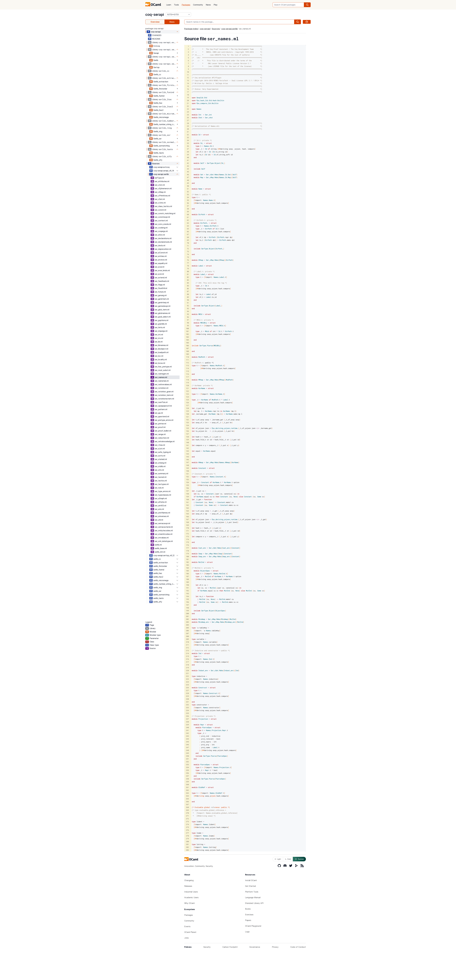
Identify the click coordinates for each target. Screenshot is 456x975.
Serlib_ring (157, 131)
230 (187, 699)
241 (187, 730)
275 (187, 827)
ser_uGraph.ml (161, 498)
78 (188, 266)
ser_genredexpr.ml (162, 306)
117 (187, 377)
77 (188, 263)
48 (188, 180)
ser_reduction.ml (162, 438)
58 (188, 209)
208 (187, 636)
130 (187, 414)
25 (188, 115)
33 (188, 137)
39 (188, 154)
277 (187, 833)
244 (187, 739)
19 (188, 97)
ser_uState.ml (160, 502)
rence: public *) (222, 807)
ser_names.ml (161, 377)
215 (187, 656)
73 (188, 251)
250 (187, 756)
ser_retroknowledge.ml (164, 441)
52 (188, 191)
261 (187, 787)
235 (187, 713)
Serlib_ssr (157, 138)
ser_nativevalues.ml (163, 384)
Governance (254, 947)
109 (187, 354)
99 (188, 325)
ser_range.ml (160, 434)
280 (187, 841)
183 (187, 565)
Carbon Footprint (230, 947)
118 (187, 380)
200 (187, 613)
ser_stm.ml (159, 470)
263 (187, 793)
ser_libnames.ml (161, 345)
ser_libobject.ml (161, 349)
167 (187, 519)
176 (187, 545)
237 (187, 719)
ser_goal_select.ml (163, 317)
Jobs (186, 938)
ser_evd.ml (159, 274)
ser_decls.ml (160, 245)
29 (188, 126)
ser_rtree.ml (160, 445)
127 (187, 405)
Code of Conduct (298, 947)
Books (248, 909)
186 (187, 573)
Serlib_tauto (158, 153)
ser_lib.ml (158, 341)
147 (187, 462)
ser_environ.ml (161, 260)
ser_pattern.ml (161, 409)
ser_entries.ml (160, 256)
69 (188, 240)
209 (187, 639)
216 (187, 659)
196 (187, 602)
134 (187, 425)
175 (187, 542)
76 (188, 260)
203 (187, 622)
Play (215, 5)
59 (188, 211)
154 (187, 482)
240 (187, 727)
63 (188, 223)
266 (187, 801)
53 (188, 194)
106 (187, 345)
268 (187, 807)
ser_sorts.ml (160, 455)
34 (188, 140)
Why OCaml (189, 903)
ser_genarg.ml (160, 295)
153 (187, 479)
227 (187, 690)
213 (187, 650)
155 (187, 485)
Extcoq (156, 46)
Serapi (156, 53)
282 (187, 847)
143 (187, 451)
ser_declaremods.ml (163, 242)
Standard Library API (254, 903)
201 (187, 616)
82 (188, 277)
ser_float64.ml (161, 288)
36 (188, 146)
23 (188, 109)
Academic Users (191, 897)
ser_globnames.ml (162, 313)
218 (187, 665)
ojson (213, 796)
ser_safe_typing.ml (163, 452)
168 (187, 522)
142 (187, 448)
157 (187, 491)
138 (187, 437)
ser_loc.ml (159, 356)
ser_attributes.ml (162, 181)
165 (187, 514)
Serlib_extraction (160, 81)
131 (187, 417)
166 (187, 516)
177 (187, 548)
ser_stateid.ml (161, 459)
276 (187, 830)
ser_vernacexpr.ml (162, 523)
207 (187, 633)
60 (188, 214)
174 (187, 539)
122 (187, 391)
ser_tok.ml (159, 488)
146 (187, 459)
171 (187, 531)
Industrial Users (191, 892)
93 (188, 308)
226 (187, 687)
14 (188, 83)
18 (188, 95)
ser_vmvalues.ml (162, 537)
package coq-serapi (154, 28)
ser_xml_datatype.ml (164, 541)
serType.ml (159, 178)
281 (187, 844)
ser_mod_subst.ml (162, 370)
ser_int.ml (159, 334)
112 (187, 362)
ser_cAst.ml (160, 185)
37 (188, 149)
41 (188, 160)
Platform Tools (251, 892)
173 (187, 536)
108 (187, 351)
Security (207, 947)
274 (187, 824)
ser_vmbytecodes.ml (164, 530)
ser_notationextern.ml (164, 398)
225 (187, 685)
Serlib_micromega (161, 117)
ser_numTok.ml (161, 402)
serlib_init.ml (160, 552)
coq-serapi (154, 14)
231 (187, 702)
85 (188, 286)
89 (188, 297)
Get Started (250, 886)
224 (187, 682)
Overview (155, 22)
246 (187, 744)
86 (188, 288)
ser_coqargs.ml (161, 231)
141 (187, 445)
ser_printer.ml (160, 423)
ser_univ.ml (159, 509)
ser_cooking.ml (161, 227)
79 (188, 268)
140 (187, 442)
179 (187, 553)
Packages (186, 5)
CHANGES (156, 35)
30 (188, 129)
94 (188, 311)
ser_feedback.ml (162, 281)
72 (188, 248)
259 (187, 781)
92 (188, 305)
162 (187, 505)
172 (187, 534)
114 (187, 368)
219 (187, 667)
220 (187, 670)
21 (188, 103)
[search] (307, 4)
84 (188, 283)
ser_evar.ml (159, 267)
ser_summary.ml (161, 473)
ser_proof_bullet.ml (163, 431)
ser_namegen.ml (162, 374)
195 (187, 599)
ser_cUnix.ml (160, 203)
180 (187, 556)
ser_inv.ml (159, 338)
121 (187, 388)
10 (188, 72)
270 (187, 813)
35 (188, 143)
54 (188, 197)
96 (188, 317)
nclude (195, 345)
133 (187, 422)
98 (188, 323)
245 (187, 742)
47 (188, 177)
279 (187, 838)
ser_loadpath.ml (161, 352)
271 (187, 816)
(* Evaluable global (201, 807)
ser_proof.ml (160, 427)
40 (188, 157)
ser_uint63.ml (160, 505)
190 (187, 585)
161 (187, 502)
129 (187, 411)
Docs (172, 22)
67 (188, 234)
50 (188, 186)
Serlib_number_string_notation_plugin (164, 124)
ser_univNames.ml (162, 512)
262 (187, 790)
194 (187, 596)
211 (187, 645)
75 (188, 257)
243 (187, 736)
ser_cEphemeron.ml (163, 188)
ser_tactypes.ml (162, 484)
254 (187, 767)
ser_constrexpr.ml (162, 217)
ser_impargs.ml (161, 331)
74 (188, 254)
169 (187, 525)
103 (187, 337)
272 (187, 819)
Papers (248, 920)
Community (198, 5)
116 (187, 374)
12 (188, 77)
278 (187, 836)
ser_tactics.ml (161, 480)
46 (188, 174)
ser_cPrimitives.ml (162, 195)
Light (279, 859)
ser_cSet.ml (160, 199)
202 (187, 619)
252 (187, 762)
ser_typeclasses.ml (163, 495)
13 (188, 80)
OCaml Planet (190, 932)
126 (187, 402)
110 (187, 357)
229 (187, 696)
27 (188, 120)
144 (187, 454)
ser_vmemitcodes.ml (163, 534)
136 (187, 431)
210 (187, 642)
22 (188, 106)
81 (188, 274)
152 (187, 477)
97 (188, 320)
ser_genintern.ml (162, 299)
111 (187, 360)
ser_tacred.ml (160, 477)
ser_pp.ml (159, 413)
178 (187, 551)
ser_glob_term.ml (162, 309)
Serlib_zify (157, 160)
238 (187, 722)
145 (187, 457)
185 (187, 571)
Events (187, 926)
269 (187, 810)
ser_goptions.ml (161, 320)
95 (188, 314)
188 (187, 579)
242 (187, 733)
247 (187, 747)
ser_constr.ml (160, 210)
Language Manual (252, 897)
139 (187, 439)
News (208, 5)
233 (187, 707)
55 (188, 200)
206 (187, 630)
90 (188, 300)
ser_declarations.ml (163, 238)
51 (188, 189)
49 (188, 183)
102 (187, 334)
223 (187, 679)
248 (187, 750)
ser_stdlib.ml (160, 466)
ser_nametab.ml (162, 381)
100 (187, 328)
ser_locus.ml (160, 363)
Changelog (189, 880)
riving (201, 796)
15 (188, 86)
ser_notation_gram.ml (164, 391)
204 (187, 625)
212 (187, 648)
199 (187, 610)
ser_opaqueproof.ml (163, 406)
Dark (289, 859)
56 (188, 203)
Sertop (156, 67)
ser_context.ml (161, 220)
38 (188, 152)
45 (188, 172)
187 (187, 576)
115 (187, 371)
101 (187, 331)
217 (187, 662)
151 (187, 474)
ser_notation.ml (161, 388)
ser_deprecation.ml (163, 249)
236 (187, 716)
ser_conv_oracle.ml (163, 224)
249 (187, 753)
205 (187, 628)
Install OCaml (251, 880)
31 (188, 132)
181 (187, 559)
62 (188, 220)
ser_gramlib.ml (161, 324)
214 (187, 653)
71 (188, 246)
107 (187, 348)
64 (188, 226)
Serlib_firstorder (160, 89)
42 (188, 163)
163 (187, 508)
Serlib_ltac (157, 103)
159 (187, 496)
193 (187, 593)
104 (187, 340)
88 (188, 294)
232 (187, 705)
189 (187, 582)
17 (188, 92)
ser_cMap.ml (160, 192)
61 (188, 217)
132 (187, 420)
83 (188, 280)
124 (187, 397)
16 (188, 89)
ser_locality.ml (161, 359)
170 (187, 528)
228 (187, 693)
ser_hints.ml (160, 327)
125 (187, 400)
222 (187, 676)
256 (187, 773)
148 (187, 465)
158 (187, 494)
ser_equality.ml (161, 263)
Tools (176, 5)
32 (188, 134)
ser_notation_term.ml (164, 395)
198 (187, 608)
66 (188, 231)
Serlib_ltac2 (158, 110)
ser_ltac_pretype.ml (163, 366)
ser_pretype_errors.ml (164, 420)
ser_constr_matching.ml (165, 213)
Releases (188, 886)
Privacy (275, 947)
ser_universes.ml (162, 516)
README (156, 39)
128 (187, 408)
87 (188, 291)
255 (187, 770)
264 (187, 796)
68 (188, 237)
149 (187, 468)
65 (188, 229)
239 (187, 724)
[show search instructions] (307, 22)
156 (187, 488)
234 (187, 710)
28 (188, 123)
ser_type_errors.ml (162, 491)
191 (187, 588)
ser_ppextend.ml (162, 416)
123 (187, 394)
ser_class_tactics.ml (163, 206)
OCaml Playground (253, 926)
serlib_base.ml (161, 548)
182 (187, 562)
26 (188, 117)
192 (187, 591)
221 (187, 673)
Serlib (155, 60)
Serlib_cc (157, 74)
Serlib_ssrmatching (161, 146)
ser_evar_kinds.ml (162, 270)
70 (188, 243)
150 (187, 471)
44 (188, 169)
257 (187, 776)
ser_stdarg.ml (160, 463)
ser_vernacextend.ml (164, 527)
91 (188, 303)
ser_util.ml (159, 520)
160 (187, 499)
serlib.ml (158, 545)
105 (187, 343)
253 (187, 764)
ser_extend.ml (161, 277)
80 (188, 271)
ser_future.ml (160, 292)
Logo (247, 931)
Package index (191, 29)
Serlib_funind (158, 96)
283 (187, 850)
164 (187, 511)
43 (188, 166)
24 (188, 112)
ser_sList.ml (160, 448)
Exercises (249, 914)
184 (187, 568)
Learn (168, 5)
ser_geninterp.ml (162, 302)
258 (187, 779)
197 (187, 605)
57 (188, 206)
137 (187, 434)
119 (187, 382)
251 (187, 759)
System (301, 859)
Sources (155, 163)
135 (187, 428)
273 (187, 821)
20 (188, 100)
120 (187, 385)
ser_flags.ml (160, 284)
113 (187, 365)
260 (187, 784)
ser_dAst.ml (160, 235)
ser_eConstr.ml (161, 252)
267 (187, 804)
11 (188, 75)
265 (187, 799)
